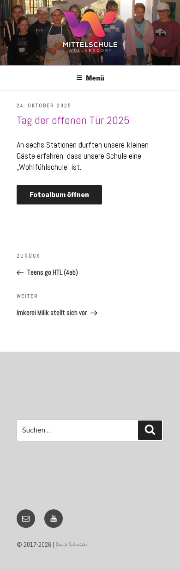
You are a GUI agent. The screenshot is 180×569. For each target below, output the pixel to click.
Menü (95, 78)
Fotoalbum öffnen (59, 194)
